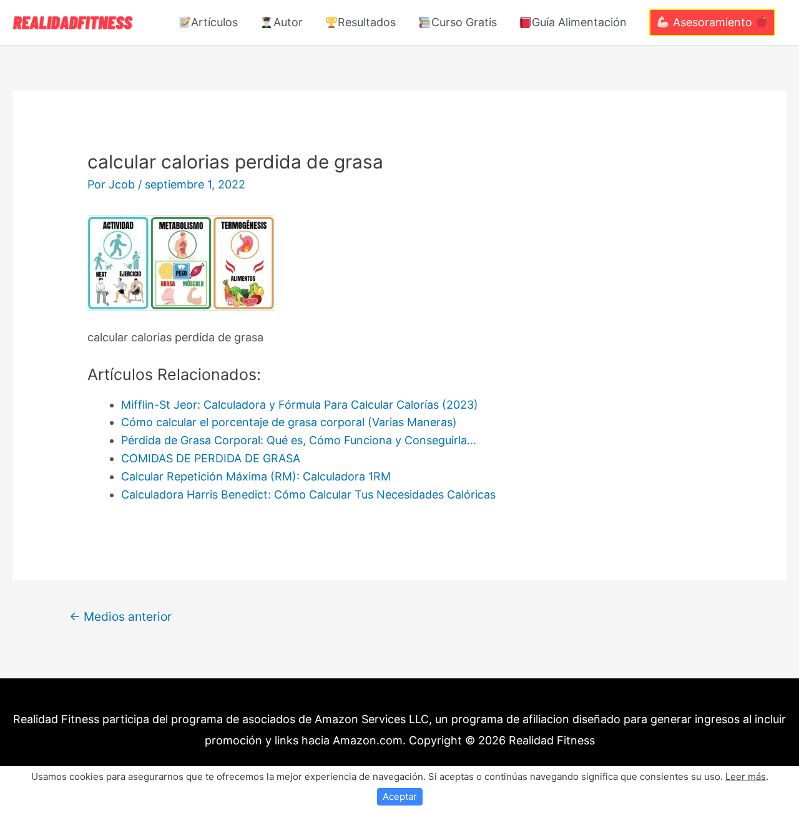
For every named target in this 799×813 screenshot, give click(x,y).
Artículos (214, 22)
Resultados (367, 22)
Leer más (745, 776)
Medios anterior (120, 616)
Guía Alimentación (579, 22)
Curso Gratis (464, 22)
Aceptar (400, 796)
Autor (288, 22)
